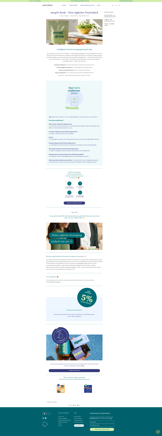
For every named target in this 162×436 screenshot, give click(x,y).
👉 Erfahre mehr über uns (74, 370)
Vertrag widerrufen (79, 425)
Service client (61, 416)
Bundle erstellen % (74, 5)
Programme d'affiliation (62, 418)
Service (99, 5)
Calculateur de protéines (63, 422)
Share (75, 405)
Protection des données (78, 422)
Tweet (71, 405)
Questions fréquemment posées (64, 420)
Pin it (79, 405)
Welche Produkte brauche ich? (87, 5)
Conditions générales (78, 420)
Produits (64, 5)
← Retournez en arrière (51, 402)
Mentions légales (77, 416)
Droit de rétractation (78, 418)
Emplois (59, 425)
